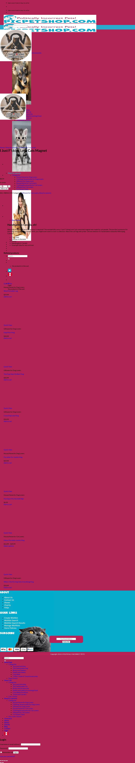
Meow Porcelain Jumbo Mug (14, 540)
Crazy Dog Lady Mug (11, 416)
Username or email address (10, 744)
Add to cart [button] (8, 297)
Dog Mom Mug (9, 332)
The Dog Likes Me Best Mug (14, 374)
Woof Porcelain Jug (11, 291)
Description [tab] (16, 220)
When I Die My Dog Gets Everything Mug (19, 582)
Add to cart (4, 188)
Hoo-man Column (15, 716)
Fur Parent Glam (22, 189)
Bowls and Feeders (19, 670)
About (6, 720)
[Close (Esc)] (7, 760)
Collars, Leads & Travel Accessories (25, 676)
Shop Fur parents (10, 698)
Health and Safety (19, 672)
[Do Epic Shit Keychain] (9, 175)
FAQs (6, 607)
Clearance (8, 718)
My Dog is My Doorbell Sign (14, 499)
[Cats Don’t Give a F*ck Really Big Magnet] (9, 164)
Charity (11, 248)
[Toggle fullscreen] (3, 760)
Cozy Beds (16, 674)
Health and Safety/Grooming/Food (28, 116)
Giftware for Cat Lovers (24, 187)
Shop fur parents (12, 147)
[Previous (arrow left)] (1, 762)
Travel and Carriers (19, 694)
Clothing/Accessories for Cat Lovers (29, 185)
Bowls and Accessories (21, 688)
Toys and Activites (19, 666)
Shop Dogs (8, 662)
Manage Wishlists (12, 625)
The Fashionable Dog (20, 668)
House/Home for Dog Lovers (26, 177)
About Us (8, 597)
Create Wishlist (11, 618)
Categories (16, 175)
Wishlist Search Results (14, 623)
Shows (10, 246)
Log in (16, 752)
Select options (9, 546)
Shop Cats (8, 680)
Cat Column (12, 696)
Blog (9, 250)
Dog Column (13, 678)
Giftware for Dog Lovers (25, 181)
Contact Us (9, 600)
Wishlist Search (11, 620)
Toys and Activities (19, 684)
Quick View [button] (8, 283)
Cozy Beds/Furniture (20, 692)
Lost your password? (7, 756)
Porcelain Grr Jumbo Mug (13, 457)
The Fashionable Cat (20, 686)
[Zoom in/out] (1, 760)
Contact (7, 728)
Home (2, 147)
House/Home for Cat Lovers (26, 183)
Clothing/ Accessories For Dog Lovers (29, 179)
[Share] (5, 760)
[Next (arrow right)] (3, 762)
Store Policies (10, 628)
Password (4, 748)
